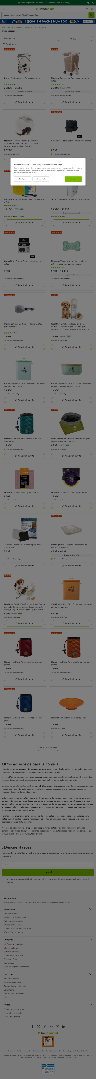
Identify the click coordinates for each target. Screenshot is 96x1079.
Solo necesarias (41, 179)
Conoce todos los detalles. (56, 170)
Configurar (22, 179)
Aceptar (73, 179)
